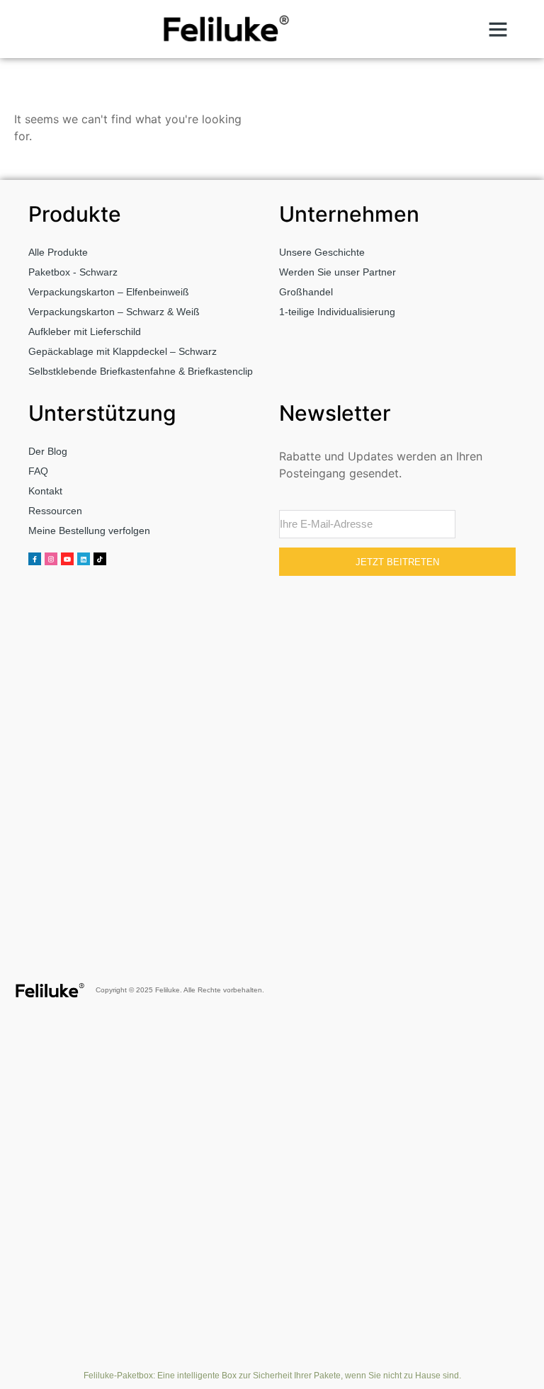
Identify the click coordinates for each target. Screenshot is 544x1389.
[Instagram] (51, 558)
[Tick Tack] (100, 558)
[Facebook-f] (34, 558)
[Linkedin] (83, 558)
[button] (498, 29)
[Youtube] (67, 558)
